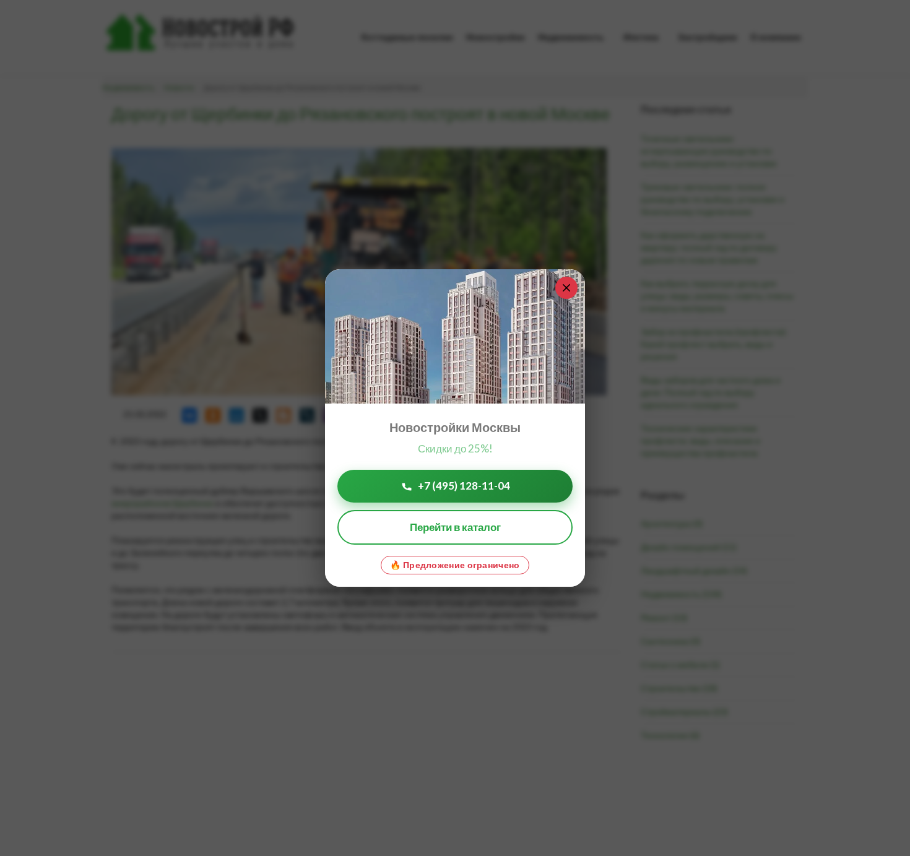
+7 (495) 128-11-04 (464, 485)
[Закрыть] (566, 288)
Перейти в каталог (455, 527)
